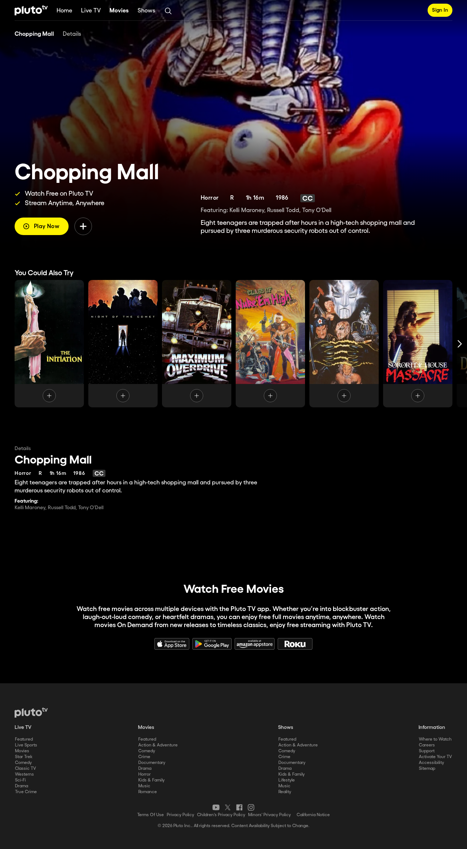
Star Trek (23, 756)
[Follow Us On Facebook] (239, 807)
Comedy (23, 762)
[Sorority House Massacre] (417, 343)
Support (427, 751)
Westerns (24, 774)
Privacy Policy (180, 814)
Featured (24, 739)
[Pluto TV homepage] (31, 712)
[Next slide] (459, 343)
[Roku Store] (295, 644)
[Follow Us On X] (227, 807)
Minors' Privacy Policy (269, 814)
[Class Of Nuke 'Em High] (270, 343)
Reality (284, 792)
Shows (146, 11)
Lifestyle (286, 780)
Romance (147, 792)
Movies (119, 11)
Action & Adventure (158, 745)
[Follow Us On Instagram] (251, 807)
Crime (144, 756)
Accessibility (431, 762)
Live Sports (26, 745)
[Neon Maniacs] (344, 343)
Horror (144, 774)
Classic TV (25, 768)
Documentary (151, 762)
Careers (427, 745)
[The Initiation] (49, 343)
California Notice (313, 814)
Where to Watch (435, 739)
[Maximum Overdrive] (196, 343)
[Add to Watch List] (83, 226)
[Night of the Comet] (123, 343)
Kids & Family (151, 780)
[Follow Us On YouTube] (216, 807)
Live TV (91, 11)
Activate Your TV (435, 756)
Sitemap (427, 768)
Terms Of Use (150, 814)
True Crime (26, 792)
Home (64, 11)
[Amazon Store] (255, 644)
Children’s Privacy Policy (221, 814)
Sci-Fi (20, 780)
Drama (21, 786)
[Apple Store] (171, 644)
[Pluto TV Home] (31, 10)
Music (144, 786)
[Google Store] (212, 644)
